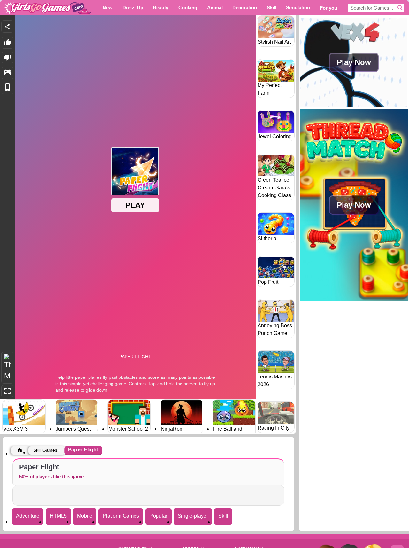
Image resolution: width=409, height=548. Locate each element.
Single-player (193, 516)
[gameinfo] (7, 73)
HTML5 (58, 516)
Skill (223, 516)
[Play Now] (354, 105)
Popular (158, 516)
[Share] (7, 26)
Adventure (27, 516)
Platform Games (121, 516)
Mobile (84, 516)
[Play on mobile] (7, 88)
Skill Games (45, 450)
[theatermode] (7, 368)
